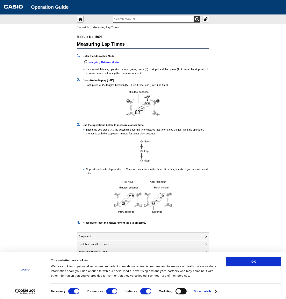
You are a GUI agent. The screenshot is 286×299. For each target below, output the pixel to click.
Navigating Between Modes (104, 62)
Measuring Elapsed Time (93, 251)
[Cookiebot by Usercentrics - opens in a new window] (25, 291)
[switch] (111, 291)
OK (253, 261)
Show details (202, 291)
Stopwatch (83, 27)
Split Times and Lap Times (94, 244)
